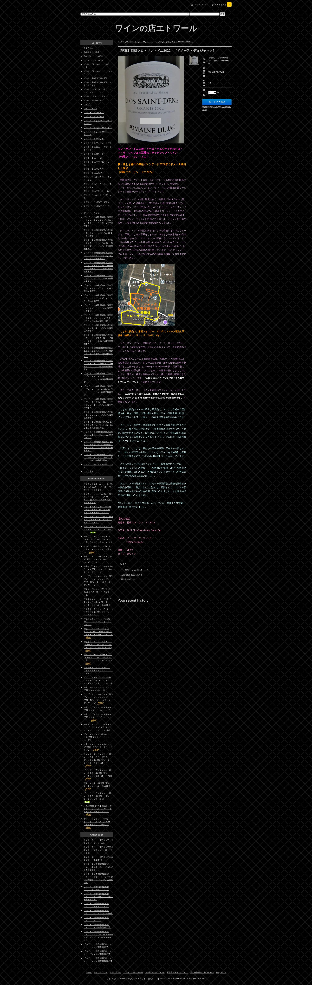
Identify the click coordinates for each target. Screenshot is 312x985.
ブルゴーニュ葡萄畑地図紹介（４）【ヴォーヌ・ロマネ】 (96, 905)
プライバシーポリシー (133, 972)
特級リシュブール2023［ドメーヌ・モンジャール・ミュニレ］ (98, 784)
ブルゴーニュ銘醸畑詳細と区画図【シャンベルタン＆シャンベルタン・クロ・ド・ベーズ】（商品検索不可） (98, 221)
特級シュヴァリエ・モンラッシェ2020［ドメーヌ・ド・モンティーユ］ (98, 592)
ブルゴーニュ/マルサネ (94, 112)
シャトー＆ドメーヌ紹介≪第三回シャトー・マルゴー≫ (98, 858)
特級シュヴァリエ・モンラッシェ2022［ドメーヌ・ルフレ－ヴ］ (98, 709)
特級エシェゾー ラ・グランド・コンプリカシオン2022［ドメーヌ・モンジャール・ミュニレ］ (98, 727)
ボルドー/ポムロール (93, 100)
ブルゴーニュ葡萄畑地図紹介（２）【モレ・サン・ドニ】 (96, 888)
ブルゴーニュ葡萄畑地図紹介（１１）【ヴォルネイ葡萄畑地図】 (98, 953)
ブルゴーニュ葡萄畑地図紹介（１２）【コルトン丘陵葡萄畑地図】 (98, 960)
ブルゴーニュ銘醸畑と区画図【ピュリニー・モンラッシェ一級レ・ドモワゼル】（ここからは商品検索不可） (98, 446)
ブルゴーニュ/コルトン (94, 153)
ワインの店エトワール (156, 27)
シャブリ (87, 104)
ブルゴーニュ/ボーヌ (93, 157)
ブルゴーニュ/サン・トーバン (97, 191)
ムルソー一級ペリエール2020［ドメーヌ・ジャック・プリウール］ (98, 549)
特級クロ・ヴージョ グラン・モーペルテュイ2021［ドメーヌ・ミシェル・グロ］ (98, 611)
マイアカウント (201, 4)
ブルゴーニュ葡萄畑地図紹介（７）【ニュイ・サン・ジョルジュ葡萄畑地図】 (98, 867)
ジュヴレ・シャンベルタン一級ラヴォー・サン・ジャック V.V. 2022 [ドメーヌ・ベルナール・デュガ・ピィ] (98, 698)
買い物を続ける (128, 579)
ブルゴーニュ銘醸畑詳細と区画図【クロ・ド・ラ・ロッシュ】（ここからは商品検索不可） (98, 255)
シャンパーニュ (90, 108)
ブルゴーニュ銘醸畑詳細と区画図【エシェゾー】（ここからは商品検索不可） (98, 308)
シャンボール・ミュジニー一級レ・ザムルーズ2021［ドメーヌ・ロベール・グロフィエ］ (97, 509)
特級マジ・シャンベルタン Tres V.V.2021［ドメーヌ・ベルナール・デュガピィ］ (98, 559)
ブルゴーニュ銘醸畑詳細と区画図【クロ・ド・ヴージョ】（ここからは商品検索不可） (98, 298)
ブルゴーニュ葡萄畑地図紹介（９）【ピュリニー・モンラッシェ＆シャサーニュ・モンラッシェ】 (98, 936)
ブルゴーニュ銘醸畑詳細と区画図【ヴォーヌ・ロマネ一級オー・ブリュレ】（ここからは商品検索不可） (98, 378)
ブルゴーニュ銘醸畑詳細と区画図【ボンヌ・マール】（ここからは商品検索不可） (98, 288)
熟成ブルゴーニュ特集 (93, 56)
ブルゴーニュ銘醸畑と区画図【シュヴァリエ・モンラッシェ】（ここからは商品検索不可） (98, 424)
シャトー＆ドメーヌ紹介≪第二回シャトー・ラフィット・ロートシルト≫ (98, 850)
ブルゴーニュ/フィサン (94, 116)
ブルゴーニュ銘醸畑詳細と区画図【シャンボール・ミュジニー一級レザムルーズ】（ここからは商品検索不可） (98, 267)
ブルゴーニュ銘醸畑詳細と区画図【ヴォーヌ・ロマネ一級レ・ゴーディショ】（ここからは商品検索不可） (98, 365)
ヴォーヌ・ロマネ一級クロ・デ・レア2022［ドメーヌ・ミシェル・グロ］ (98, 737)
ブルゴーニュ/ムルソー (94, 173)
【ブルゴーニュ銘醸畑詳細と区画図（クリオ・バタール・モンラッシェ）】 (98, 434)
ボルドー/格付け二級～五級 (96, 78)
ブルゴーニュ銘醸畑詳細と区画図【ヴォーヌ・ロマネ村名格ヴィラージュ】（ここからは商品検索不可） (98, 390)
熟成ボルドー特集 (91, 52)
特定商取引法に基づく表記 (202, 972)
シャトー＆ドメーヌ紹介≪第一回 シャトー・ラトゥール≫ (99, 841)
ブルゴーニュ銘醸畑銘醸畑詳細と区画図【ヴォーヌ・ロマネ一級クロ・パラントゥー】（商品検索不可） (98, 352)
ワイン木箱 (88, 471)
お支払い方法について (155, 972)
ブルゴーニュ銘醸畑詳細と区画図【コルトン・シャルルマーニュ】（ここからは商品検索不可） (98, 457)
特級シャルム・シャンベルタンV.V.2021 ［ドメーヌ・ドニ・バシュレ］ (97, 621)
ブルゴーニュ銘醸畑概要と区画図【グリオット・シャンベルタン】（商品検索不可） (98, 233)
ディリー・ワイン (91, 213)
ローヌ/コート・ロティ (94, 60)
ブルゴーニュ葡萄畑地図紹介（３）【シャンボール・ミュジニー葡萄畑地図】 (98, 896)
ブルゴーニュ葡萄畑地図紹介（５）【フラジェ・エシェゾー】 (98, 912)
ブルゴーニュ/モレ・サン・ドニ (139, 41)
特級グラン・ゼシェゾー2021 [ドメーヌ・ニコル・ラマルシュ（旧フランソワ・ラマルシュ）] (98, 657)
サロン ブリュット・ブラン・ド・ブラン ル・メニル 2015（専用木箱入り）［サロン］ (97, 821)
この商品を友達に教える (132, 574)
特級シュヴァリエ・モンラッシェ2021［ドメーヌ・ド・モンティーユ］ (98, 717)
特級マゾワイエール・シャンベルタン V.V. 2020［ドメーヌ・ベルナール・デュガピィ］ (98, 487)
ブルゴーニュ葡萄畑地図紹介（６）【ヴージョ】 (96, 919)
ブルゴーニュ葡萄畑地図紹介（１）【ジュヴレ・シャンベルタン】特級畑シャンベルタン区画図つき (98, 878)
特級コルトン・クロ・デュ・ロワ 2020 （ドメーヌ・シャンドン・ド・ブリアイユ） (98, 519)
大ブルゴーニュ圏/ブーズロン (97, 202)
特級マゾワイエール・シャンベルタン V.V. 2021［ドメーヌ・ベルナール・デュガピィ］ (98, 569)
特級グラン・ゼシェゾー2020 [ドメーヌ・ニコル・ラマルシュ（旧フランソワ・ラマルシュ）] (98, 539)
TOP (120, 41)
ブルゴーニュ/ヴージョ (94, 138)
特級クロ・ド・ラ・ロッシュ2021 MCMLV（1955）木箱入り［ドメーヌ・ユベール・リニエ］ (98, 631)
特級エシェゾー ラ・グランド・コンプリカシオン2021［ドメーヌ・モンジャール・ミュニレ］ (98, 602)
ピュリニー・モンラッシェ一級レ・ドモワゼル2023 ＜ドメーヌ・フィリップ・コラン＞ (98, 796)
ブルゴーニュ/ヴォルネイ (95, 168)
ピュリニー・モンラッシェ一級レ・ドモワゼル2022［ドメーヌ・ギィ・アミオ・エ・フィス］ (98, 773)
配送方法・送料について (177, 972)
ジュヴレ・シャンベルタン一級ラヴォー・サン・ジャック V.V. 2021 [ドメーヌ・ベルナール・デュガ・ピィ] (98, 580)
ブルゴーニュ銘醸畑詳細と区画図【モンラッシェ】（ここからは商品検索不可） (98, 415)
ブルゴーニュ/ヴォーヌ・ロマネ (98, 142)
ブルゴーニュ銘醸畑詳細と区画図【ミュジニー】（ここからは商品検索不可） (98, 278)
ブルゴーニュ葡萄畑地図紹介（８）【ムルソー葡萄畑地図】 (97, 926)
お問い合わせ (115, 972)
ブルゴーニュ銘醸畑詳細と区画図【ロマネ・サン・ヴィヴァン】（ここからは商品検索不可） (98, 318)
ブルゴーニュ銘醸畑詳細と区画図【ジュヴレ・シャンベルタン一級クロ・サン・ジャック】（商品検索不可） (98, 244)
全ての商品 (88, 48)
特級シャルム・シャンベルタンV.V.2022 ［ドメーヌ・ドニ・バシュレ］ (97, 747)
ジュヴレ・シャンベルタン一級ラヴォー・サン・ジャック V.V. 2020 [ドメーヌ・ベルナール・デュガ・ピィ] (98, 498)
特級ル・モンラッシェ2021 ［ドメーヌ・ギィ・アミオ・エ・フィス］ (98, 670)
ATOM (223, 972)
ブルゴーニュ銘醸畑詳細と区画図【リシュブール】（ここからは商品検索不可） (98, 328)
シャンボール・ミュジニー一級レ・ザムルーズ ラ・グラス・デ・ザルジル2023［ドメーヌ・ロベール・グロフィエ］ (98, 758)
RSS (217, 972)
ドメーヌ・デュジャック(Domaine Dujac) (174, 41)
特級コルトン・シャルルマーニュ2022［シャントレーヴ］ (98, 689)
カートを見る (222, 4)
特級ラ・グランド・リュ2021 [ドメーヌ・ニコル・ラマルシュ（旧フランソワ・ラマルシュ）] (98, 644)
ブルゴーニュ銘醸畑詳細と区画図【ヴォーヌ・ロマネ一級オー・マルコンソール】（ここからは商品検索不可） (98, 403)
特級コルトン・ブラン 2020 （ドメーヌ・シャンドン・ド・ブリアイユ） (98, 529)
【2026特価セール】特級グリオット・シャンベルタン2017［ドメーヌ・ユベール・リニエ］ (98, 808)
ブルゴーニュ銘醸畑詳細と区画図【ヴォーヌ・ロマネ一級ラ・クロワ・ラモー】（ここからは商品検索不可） (98, 339)
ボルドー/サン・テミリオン (96, 96)
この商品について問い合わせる (134, 570)
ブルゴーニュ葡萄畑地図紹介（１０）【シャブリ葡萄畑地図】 (98, 946)
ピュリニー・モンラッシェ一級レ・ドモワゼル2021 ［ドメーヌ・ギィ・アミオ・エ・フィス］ (98, 680)
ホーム (89, 972)
